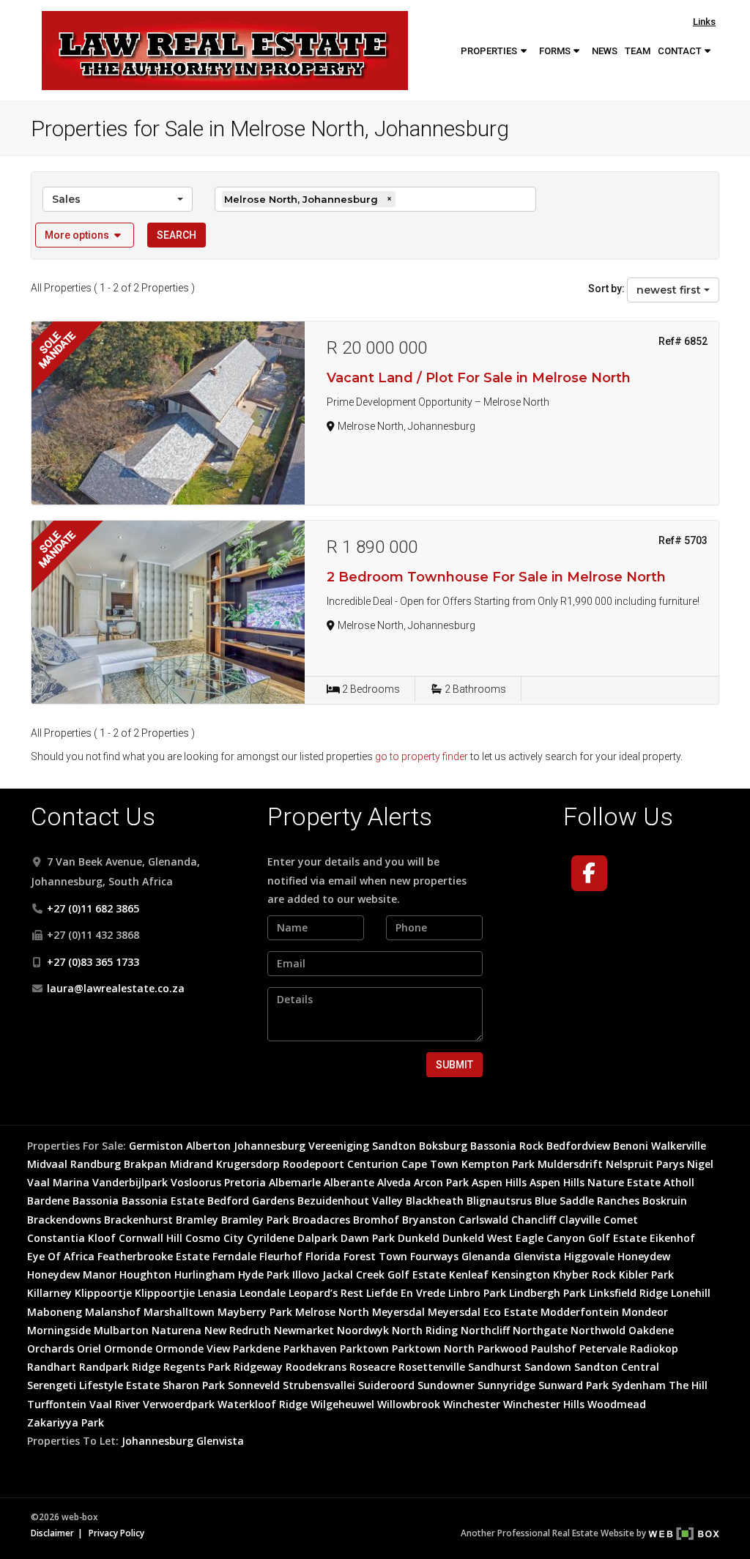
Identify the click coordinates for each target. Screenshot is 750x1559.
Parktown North (433, 1348)
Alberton (208, 1146)
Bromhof (376, 1220)
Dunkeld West (477, 1238)
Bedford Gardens (250, 1201)
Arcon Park (441, 1182)
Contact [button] (681, 50)
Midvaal (47, 1164)
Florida (323, 1256)
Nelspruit (629, 1164)
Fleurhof (280, 1256)
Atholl (679, 1182)
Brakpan (145, 1164)
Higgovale (589, 1256)
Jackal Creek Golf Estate (384, 1274)
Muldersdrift (570, 1164)
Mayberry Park (255, 1312)
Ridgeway (258, 1367)
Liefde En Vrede (405, 1293)
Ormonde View (192, 1348)
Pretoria (245, 1182)
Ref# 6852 (683, 341)
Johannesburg (269, 1146)
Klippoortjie (165, 1293)
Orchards (50, 1348)
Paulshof (553, 1348)
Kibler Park (646, 1274)
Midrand (191, 1164)
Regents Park (197, 1367)
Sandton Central (616, 1367)
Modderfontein (580, 1312)
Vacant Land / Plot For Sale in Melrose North (479, 378)
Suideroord (386, 1385)
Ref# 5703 (683, 540)
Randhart (51, 1367)
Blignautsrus (499, 1201)
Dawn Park (368, 1238)
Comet (621, 1220)
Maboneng (54, 1312)
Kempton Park (498, 1164)
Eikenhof (672, 1238)
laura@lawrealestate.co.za (116, 988)
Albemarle (295, 1182)
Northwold (598, 1330)
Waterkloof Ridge (263, 1404)
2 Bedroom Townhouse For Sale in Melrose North (496, 577)
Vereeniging (338, 1146)
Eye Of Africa (60, 1256)
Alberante (349, 1182)
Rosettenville (431, 1367)
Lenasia (217, 1293)
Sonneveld (254, 1385)
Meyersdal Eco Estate (483, 1312)
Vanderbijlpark (130, 1182)
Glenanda (485, 1256)
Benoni (630, 1146)
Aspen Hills (499, 1182)
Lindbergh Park (547, 1293)
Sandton (394, 1146)
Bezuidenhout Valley (350, 1201)
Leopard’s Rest (326, 1293)
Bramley (197, 1220)
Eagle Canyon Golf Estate (581, 1238)
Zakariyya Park (65, 1422)
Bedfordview (578, 1146)
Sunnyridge (506, 1385)
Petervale (603, 1348)
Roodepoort (313, 1164)
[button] (84, 235)
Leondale (263, 1293)
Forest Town (375, 1256)
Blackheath (435, 1201)
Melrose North (332, 1312)
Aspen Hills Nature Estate (595, 1182)
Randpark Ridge (119, 1367)
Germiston (156, 1146)
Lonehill (690, 1293)
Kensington (520, 1274)
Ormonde (128, 1348)
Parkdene (257, 1348)
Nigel (700, 1164)
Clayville (580, 1220)
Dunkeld (418, 1238)
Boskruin (664, 1201)
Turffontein (56, 1404)
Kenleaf (469, 1274)
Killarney (49, 1293)
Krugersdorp (248, 1164)
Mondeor (645, 1312)
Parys (670, 1164)
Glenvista (537, 1256)
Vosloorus (196, 1182)
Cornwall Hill (150, 1238)
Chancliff (533, 1220)
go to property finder (421, 756)
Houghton (145, 1274)
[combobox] (117, 199)
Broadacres (321, 1220)
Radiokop (654, 1348)
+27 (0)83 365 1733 (93, 962)
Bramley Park (255, 1220)
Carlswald (483, 1220)
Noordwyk (363, 1330)
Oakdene (651, 1330)
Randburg (95, 1164)
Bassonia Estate (163, 1201)
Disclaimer (52, 1532)
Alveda (394, 1182)
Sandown (547, 1367)
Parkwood (503, 1348)
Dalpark (317, 1238)
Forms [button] (556, 50)
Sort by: (606, 288)
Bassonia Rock (506, 1146)
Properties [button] (490, 50)
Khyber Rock (584, 1274)
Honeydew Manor (71, 1274)
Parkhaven (310, 1348)
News (604, 50)
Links (704, 21)
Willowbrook (408, 1404)
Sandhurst (494, 1367)
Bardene (48, 1201)
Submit (454, 1065)
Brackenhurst (138, 1220)
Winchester (471, 1404)
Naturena (176, 1330)
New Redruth (237, 1330)
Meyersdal (398, 1312)
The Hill (688, 1385)
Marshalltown (179, 1312)
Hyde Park (263, 1274)
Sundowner (446, 1385)
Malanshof (113, 1312)
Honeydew (643, 1256)
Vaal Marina (58, 1182)
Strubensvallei (319, 1385)
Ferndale (234, 1256)
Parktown (364, 1348)
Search (176, 235)
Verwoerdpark (179, 1404)
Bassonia (96, 1201)
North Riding (425, 1330)
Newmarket (304, 1330)
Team (637, 50)
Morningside (59, 1330)
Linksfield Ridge (628, 1293)
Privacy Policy (116, 1532)
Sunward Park (573, 1385)
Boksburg (443, 1146)
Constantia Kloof (71, 1238)
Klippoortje (103, 1293)
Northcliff (485, 1330)
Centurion (372, 1164)
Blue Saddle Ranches (587, 1201)
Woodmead (616, 1404)
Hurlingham (204, 1274)
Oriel (89, 1348)
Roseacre (372, 1367)
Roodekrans (316, 1367)
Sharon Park (194, 1385)
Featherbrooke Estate (153, 1256)
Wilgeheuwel (342, 1404)
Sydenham (639, 1385)
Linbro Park (477, 1293)
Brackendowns (64, 1220)
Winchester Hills (543, 1404)
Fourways (434, 1256)
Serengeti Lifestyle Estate (93, 1385)
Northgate (540, 1330)
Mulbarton (121, 1330)
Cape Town (429, 1164)
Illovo (305, 1274)
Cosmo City (214, 1238)
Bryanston (429, 1220)
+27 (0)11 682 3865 (93, 908)
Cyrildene (270, 1238)
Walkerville (678, 1146)
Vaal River (114, 1404)
